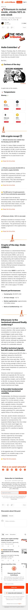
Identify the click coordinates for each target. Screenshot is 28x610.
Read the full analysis (9, 459)
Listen (24, 23)
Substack (6, 607)
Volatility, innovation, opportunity (9, 542)
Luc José (7, 22)
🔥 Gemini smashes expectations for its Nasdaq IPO (10, 551)
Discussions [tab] (12, 534)
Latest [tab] (6, 534)
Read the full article (9, 161)
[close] (23, 567)
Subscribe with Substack (15, 593)
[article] (14, 542)
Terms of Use (21, 496)
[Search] (25, 534)
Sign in (25, 2)
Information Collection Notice (16, 497)
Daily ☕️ (3, 6)
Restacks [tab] (11, 515)
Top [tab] (3, 534)
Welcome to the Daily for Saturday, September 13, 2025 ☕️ (10, 556)
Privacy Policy (19, 599)
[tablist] (7, 515)
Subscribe (19, 2)
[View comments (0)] (7, 27)
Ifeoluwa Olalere (9, 544)
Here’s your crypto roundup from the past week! (9, 539)
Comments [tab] (4, 515)
